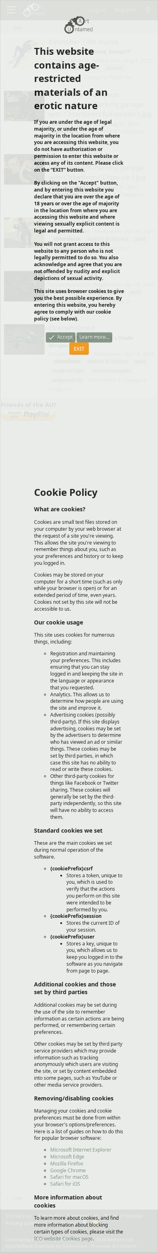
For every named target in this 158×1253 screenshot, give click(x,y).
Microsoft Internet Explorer (80, 1149)
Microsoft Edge (67, 1156)
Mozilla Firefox (66, 1163)
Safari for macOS (69, 1176)
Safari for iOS (65, 1183)
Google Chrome (68, 1170)
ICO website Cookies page (63, 1238)
